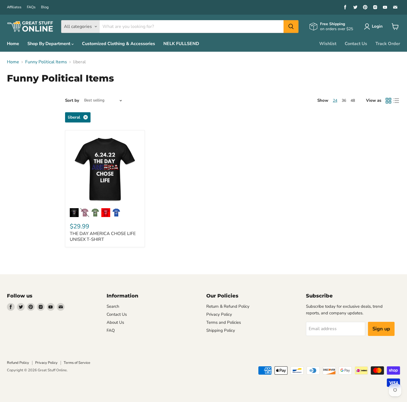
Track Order (387, 44)
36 (344, 100)
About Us (115, 322)
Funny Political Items (46, 61)
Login (377, 26)
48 (353, 100)
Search (113, 306)
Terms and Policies (223, 322)
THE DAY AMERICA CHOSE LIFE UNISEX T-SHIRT (103, 236)
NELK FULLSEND (181, 44)
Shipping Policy (220, 330)
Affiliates (14, 7)
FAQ (111, 330)
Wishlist (327, 44)
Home (13, 44)
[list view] (396, 101)
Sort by (72, 100)
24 (335, 100)
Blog (45, 7)
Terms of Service (77, 362)
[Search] (291, 26)
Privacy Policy (219, 314)
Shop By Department (49, 44)
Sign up (381, 328)
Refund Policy (18, 362)
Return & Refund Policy (227, 306)
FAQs (31, 7)
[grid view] (388, 101)
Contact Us (356, 44)
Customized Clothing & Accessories (118, 44)
